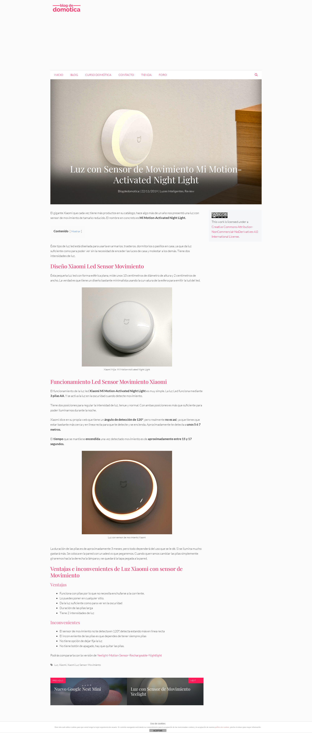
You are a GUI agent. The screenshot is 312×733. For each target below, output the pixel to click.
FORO (163, 75)
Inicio (58, 75)
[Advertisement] (156, 43)
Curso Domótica (98, 75)
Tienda (146, 75)
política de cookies (222, 727)
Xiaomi (62, 664)
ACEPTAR (157, 731)
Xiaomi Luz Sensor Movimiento (84, 664)
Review (189, 191)
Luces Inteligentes (171, 191)
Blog (74, 75)
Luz (56, 664)
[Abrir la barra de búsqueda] (256, 74)
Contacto (126, 75)
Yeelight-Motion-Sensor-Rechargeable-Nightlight (129, 655)
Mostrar (75, 231)
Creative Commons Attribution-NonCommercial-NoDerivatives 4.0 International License (235, 231)
